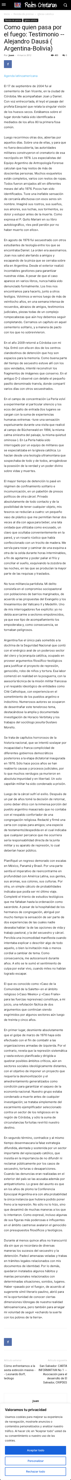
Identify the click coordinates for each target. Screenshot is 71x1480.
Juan (11, 55)
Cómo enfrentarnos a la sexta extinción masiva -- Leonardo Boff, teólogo (20, 1372)
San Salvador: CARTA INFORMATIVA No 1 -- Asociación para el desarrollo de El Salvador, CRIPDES (52, 1374)
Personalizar (36, 1460)
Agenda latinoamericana (20, 76)
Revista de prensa (24, 14)
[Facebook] (8, 64)
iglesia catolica (45, 14)
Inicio (7, 14)
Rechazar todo (35, 1471)
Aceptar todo (35, 1450)
